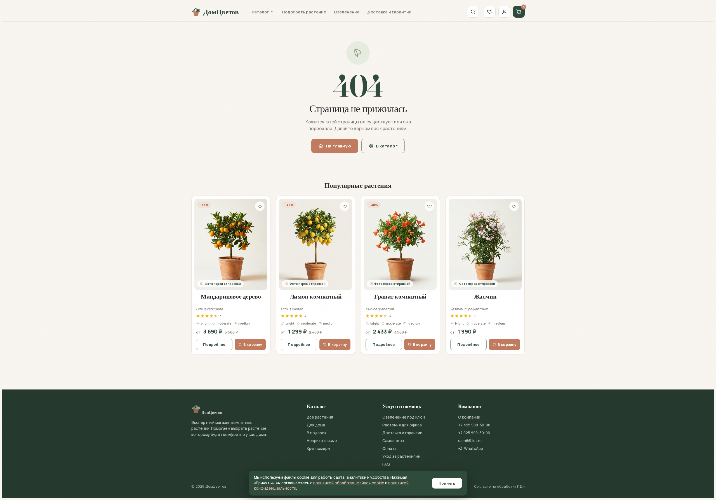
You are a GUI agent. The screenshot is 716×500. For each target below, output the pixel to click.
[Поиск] (473, 12)
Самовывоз (393, 440)
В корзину (252, 344)
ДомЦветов (221, 12)
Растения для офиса (402, 425)
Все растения (320, 417)
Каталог (260, 12)
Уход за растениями (401, 456)
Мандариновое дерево (231, 296)
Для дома (316, 425)
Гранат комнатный (400, 296)
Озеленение (346, 12)
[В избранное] (260, 206)
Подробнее (214, 344)
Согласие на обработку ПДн (499, 486)
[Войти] (504, 12)
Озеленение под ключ (403, 417)
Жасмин (485, 296)
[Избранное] (490, 12)
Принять (447, 483)
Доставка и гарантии (389, 12)
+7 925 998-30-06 (474, 432)
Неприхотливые (322, 440)
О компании (469, 417)
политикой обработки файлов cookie (348, 482)
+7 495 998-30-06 (474, 425)
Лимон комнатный (316, 296)
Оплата (389, 448)
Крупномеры (318, 448)
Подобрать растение (304, 12)
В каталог (387, 146)
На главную (338, 146)
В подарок (316, 432)
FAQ (386, 464)
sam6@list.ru (470, 440)
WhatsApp (473, 448)
